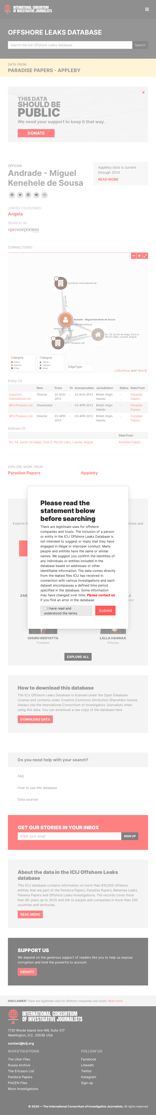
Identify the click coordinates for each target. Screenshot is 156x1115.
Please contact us (101, 595)
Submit (105, 610)
